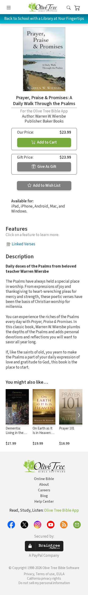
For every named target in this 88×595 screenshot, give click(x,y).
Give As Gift (46, 167)
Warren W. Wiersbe (50, 116)
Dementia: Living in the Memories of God (15, 435)
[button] (69, 7)
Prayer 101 (66, 428)
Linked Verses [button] (23, 244)
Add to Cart (46, 142)
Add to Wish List (46, 185)
